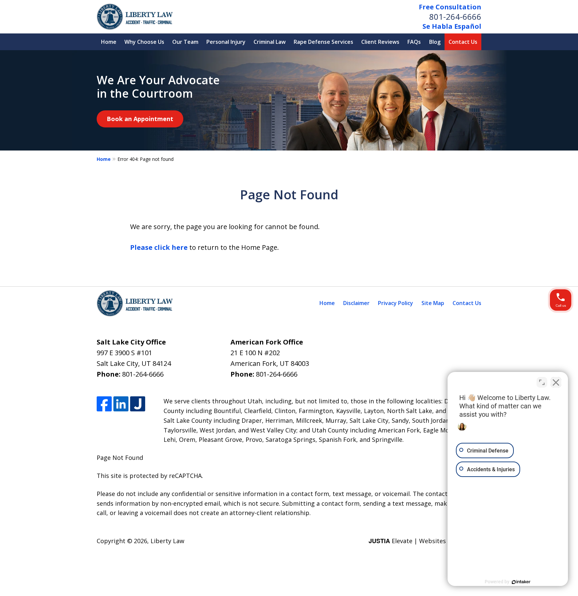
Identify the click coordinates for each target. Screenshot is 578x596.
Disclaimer (356, 303)
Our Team (185, 41)
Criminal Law (270, 41)
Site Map (432, 303)
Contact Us (463, 41)
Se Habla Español (451, 26)
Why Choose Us (144, 41)
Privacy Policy (395, 303)
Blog (435, 41)
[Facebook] (104, 403)
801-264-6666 (455, 16)
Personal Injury (226, 41)
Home (108, 41)
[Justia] (137, 403)
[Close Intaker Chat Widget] (556, 382)
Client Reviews (380, 41)
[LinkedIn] (120, 403)
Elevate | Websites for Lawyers (425, 541)
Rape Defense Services (323, 41)
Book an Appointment (140, 119)
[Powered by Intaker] (521, 582)
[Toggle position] (542, 382)
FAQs (414, 41)
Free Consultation (450, 6)
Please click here (159, 247)
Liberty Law (167, 541)
